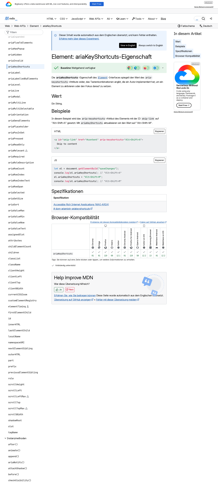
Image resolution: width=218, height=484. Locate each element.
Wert (177, 41)
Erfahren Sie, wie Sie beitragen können (75, 295)
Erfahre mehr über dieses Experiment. (79, 38)
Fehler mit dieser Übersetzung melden (116, 299)
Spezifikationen (183, 51)
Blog (163, 18)
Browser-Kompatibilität (187, 55)
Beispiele (180, 46)
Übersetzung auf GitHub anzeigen (72, 299)
